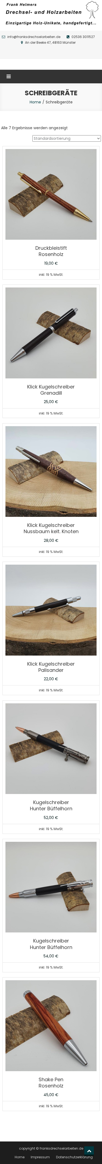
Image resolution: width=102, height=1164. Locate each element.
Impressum (40, 1157)
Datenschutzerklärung (74, 1157)
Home (35, 102)
